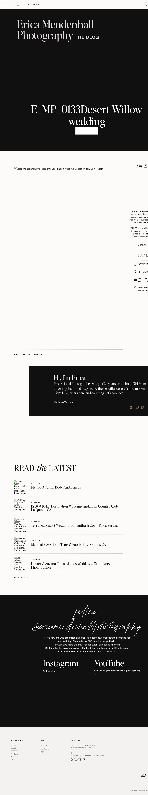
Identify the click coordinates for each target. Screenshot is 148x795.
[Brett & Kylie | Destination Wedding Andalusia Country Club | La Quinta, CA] (20, 505)
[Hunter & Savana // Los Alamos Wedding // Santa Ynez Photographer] (20, 563)
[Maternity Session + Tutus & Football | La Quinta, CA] (20, 543)
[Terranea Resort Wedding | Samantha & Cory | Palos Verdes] (20, 524)
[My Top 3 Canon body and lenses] (20, 486)
